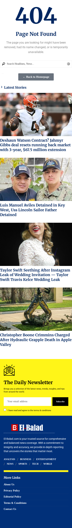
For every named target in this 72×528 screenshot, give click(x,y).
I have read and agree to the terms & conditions (29, 410)
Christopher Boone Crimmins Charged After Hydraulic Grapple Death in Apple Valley (36, 340)
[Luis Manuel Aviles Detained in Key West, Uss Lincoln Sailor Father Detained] (36, 179)
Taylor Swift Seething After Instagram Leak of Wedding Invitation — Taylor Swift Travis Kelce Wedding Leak (35, 275)
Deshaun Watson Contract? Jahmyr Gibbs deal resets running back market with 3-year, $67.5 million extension (35, 145)
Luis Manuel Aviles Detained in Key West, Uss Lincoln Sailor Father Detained (32, 210)
